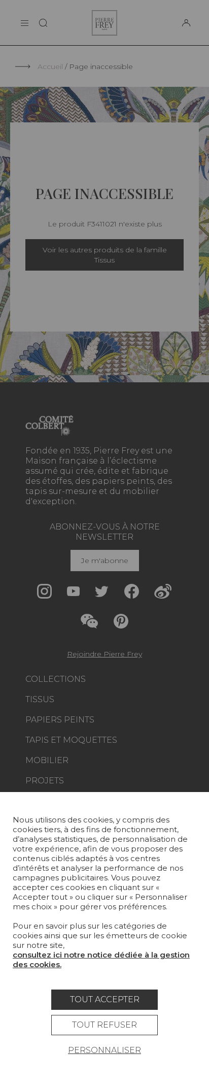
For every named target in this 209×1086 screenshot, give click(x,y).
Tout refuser (104, 1025)
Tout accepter (105, 999)
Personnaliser (104, 1050)
